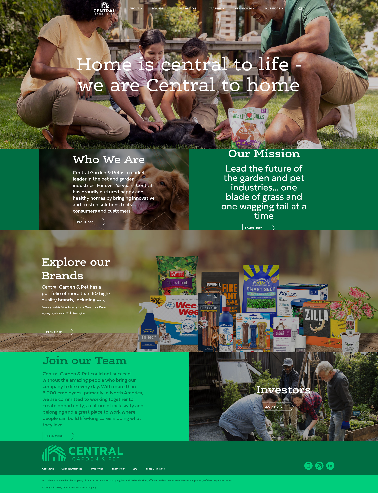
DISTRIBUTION (186, 8)
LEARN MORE (84, 222)
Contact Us (48, 468)
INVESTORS (272, 8)
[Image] (104, 8)
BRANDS (158, 8)
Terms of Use (96, 468)
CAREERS (215, 8)
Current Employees (71, 468)
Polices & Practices (155, 468)
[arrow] (366, 480)
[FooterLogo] (82, 453)
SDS (135, 468)
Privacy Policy (118, 468)
